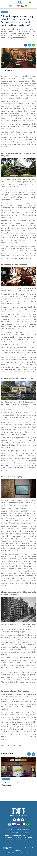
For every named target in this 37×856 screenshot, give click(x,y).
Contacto (25, 832)
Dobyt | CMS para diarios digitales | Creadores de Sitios (21, 852)
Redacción (10, 829)
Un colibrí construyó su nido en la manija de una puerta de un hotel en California (17, 785)
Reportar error (13, 832)
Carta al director (23, 829)
